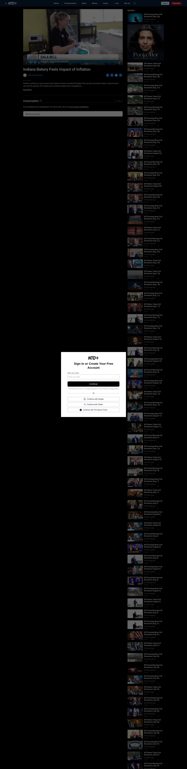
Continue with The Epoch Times (95, 410)
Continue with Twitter (95, 404)
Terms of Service (92, 388)
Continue (93, 384)
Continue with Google (95, 399)
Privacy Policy (114, 388)
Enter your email (73, 373)
